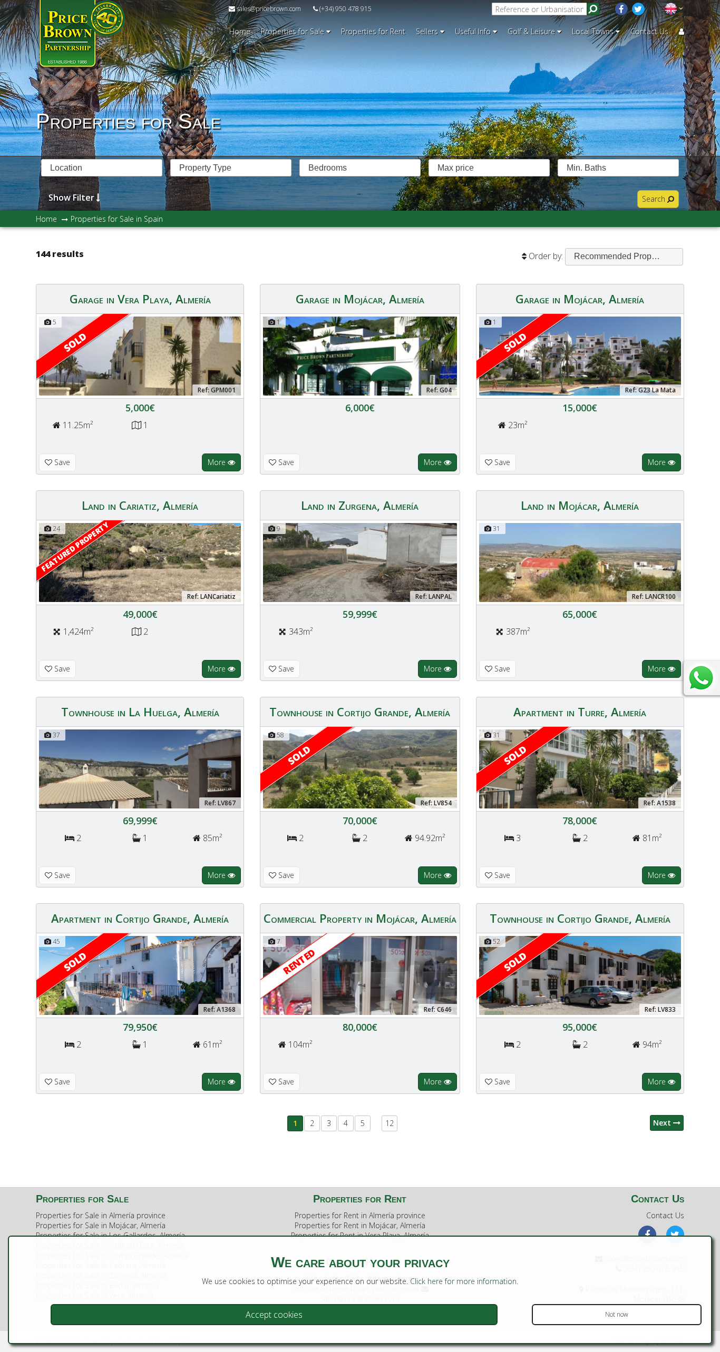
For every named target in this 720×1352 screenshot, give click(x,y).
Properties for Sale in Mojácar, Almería (101, 1225)
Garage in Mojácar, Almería (360, 299)
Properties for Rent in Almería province (360, 1215)
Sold (75, 342)
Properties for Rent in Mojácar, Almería (360, 1225)
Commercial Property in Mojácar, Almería (360, 918)
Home (239, 31)
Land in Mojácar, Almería (580, 505)
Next (663, 1123)
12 (389, 1123)
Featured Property (75, 546)
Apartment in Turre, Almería (579, 711)
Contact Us (649, 31)
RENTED (299, 961)
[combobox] (101, 167)
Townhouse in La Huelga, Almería (140, 711)
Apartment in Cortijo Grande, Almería (140, 918)
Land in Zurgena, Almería (360, 505)
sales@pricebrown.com (268, 8)
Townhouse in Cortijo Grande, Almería (359, 711)
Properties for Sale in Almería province (101, 1215)
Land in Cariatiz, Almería (140, 505)
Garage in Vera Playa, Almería (140, 299)
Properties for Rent (373, 31)
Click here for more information (463, 1281)
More (218, 462)
